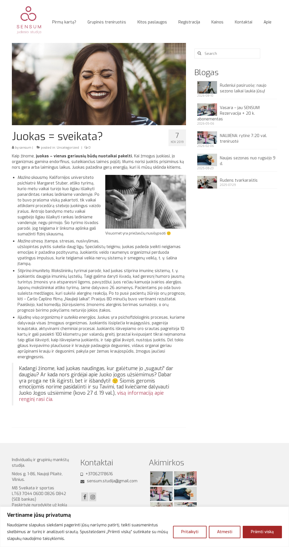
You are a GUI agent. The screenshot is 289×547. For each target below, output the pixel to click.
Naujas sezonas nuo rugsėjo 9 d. (247, 160)
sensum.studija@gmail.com (111, 481)
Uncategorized (68, 148)
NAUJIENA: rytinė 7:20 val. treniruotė (243, 138)
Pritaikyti (189, 532)
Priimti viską (262, 532)
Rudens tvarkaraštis (239, 180)
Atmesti (224, 532)
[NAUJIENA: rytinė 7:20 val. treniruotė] (161, 494)
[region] (144, 527)
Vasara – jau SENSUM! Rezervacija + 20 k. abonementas (228, 113)
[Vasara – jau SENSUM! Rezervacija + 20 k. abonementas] (185, 478)
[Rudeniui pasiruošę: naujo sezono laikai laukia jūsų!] (161, 478)
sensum (25, 148)
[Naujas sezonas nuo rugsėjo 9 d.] (185, 494)
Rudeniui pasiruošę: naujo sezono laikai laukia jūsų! (243, 88)
